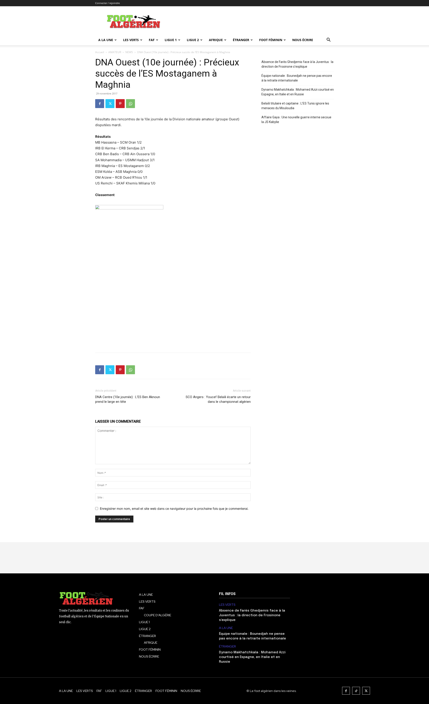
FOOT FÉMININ (270, 40)
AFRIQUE (216, 40)
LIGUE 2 (193, 40)
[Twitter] (109, 103)
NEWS (129, 52)
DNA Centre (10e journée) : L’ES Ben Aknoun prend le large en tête (127, 399)
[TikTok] (356, 691)
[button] (328, 40)
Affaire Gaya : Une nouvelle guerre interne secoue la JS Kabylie (296, 119)
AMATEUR (114, 52)
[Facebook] (99, 103)
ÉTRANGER (241, 40)
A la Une (105, 40)
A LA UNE (226, 628)
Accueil (99, 52)
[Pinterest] (120, 103)
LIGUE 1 (171, 40)
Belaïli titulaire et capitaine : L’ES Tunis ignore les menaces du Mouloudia (295, 106)
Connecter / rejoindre (107, 3)
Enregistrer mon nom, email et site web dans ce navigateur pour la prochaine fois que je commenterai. (174, 508)
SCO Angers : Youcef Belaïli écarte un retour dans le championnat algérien (218, 399)
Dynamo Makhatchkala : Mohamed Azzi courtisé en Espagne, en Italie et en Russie (297, 92)
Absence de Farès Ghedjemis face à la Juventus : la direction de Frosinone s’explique (297, 64)
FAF (152, 40)
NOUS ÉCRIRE (302, 40)
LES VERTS (131, 40)
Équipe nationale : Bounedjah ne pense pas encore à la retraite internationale (296, 78)
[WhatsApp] (130, 103)
